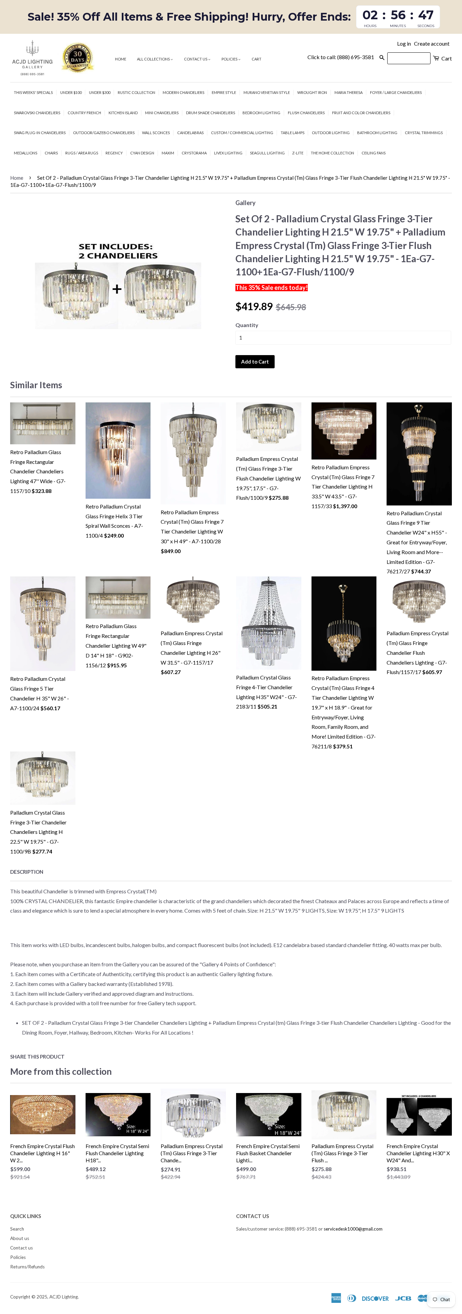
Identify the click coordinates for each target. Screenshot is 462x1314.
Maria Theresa (348, 92)
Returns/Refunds (27, 1266)
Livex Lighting (228, 153)
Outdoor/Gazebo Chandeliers (104, 132)
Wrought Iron (312, 92)
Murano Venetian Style (267, 92)
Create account (431, 43)
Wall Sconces (156, 132)
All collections (153, 59)
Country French (84, 112)
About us (19, 1238)
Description (26, 872)
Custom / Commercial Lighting (242, 132)
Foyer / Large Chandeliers (396, 92)
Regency (114, 153)
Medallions (25, 153)
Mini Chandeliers (162, 112)
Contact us (196, 59)
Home (120, 59)
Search (17, 1229)
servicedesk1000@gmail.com (353, 1229)
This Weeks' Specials (33, 92)
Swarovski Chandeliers (37, 112)
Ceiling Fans (374, 153)
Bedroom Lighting (261, 112)
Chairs (51, 153)
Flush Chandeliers (306, 112)
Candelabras (190, 132)
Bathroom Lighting (377, 132)
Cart (256, 59)
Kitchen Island (123, 112)
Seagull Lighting (267, 153)
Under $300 (99, 92)
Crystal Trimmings (424, 132)
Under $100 (71, 92)
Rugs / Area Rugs (81, 153)
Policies (230, 59)
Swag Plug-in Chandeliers (40, 132)
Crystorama (194, 153)
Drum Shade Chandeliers (210, 112)
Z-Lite (297, 153)
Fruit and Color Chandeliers (361, 112)
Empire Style (224, 92)
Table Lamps (292, 132)
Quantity (246, 325)
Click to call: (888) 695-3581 (340, 57)
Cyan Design (142, 153)
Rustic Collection (136, 92)
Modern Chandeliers (183, 92)
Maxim (168, 153)
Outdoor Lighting (331, 132)
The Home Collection (332, 153)
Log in (404, 43)
